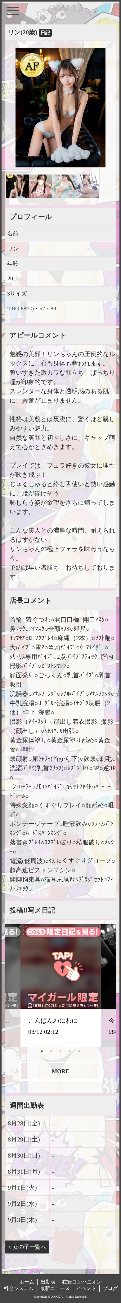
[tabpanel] (60, 985)
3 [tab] (60, 1051)
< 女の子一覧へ (27, 1247)
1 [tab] (42, 1051)
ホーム (26, 1281)
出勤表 (48, 1281)
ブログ (110, 1288)
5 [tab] (79, 1051)
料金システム (19, 1288)
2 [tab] (51, 1051)
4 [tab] (70, 1051)
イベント (86, 1288)
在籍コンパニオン (82, 1281)
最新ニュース (55, 1288)
